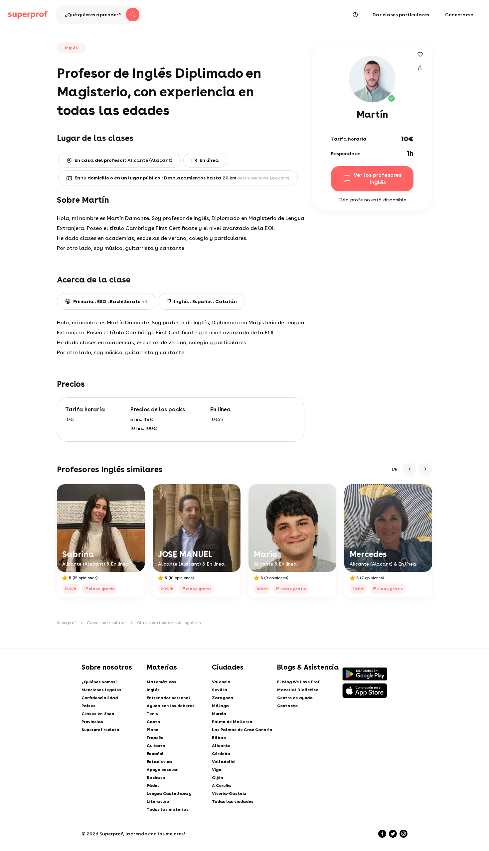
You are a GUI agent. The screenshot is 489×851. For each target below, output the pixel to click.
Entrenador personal (168, 697)
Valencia (221, 682)
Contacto (287, 705)
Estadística (159, 761)
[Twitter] (393, 834)
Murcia (219, 713)
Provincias (92, 721)
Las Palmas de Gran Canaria (242, 729)
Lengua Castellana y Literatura (169, 797)
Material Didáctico (297, 690)
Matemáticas (161, 682)
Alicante (221, 745)
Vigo (216, 769)
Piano (152, 729)
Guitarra (156, 745)
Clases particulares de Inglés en (169, 622)
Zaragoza (222, 697)
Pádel (153, 785)
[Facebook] (382, 834)
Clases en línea (98, 713)
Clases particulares (106, 622)
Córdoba (221, 753)
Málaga (220, 705)
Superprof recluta (100, 729)
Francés (155, 737)
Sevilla (219, 690)
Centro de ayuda (295, 697)
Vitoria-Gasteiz (229, 793)
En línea (209, 160)
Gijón (217, 777)
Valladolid (223, 761)
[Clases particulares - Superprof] (28, 15)
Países (88, 705)
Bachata (156, 777)
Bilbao (219, 737)
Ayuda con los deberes (171, 705)
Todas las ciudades (232, 801)
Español (155, 753)
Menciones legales (101, 690)
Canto (153, 721)
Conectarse (459, 14)
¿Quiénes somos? (100, 682)
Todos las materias (168, 809)
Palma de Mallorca (232, 721)
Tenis (152, 713)
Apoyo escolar (162, 769)
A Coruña (221, 785)
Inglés (153, 690)
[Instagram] (404, 834)
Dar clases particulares (401, 14)
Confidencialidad (100, 697)
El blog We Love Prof (298, 682)
